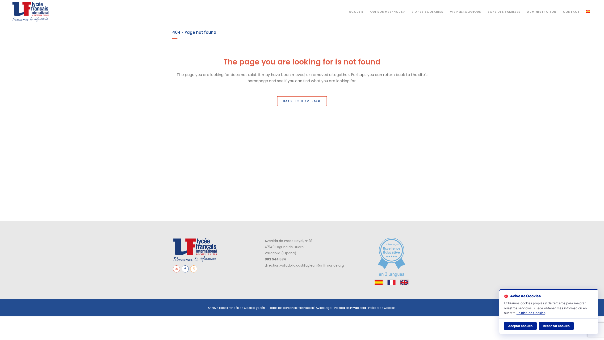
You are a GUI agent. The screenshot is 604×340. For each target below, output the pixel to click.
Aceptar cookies (520, 326)
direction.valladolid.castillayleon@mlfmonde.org (304, 265)
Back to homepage (302, 101)
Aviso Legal (324, 308)
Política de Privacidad (350, 308)
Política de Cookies (382, 308)
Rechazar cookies (556, 326)
